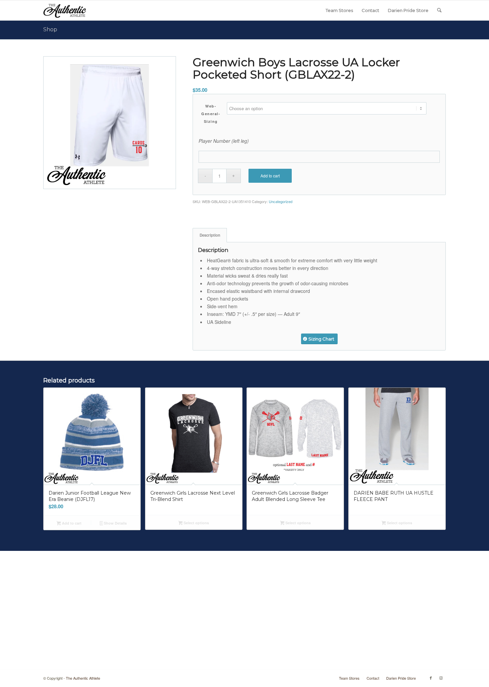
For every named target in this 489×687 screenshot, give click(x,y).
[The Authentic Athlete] (64, 10)
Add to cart (270, 175)
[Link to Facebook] (431, 678)
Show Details (115, 523)
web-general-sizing (210, 114)
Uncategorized (280, 201)
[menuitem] (339, 10)
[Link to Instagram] (441, 678)
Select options (196, 522)
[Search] (439, 10)
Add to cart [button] (71, 523)
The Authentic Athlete (83, 678)
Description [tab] (210, 235)
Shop (50, 29)
